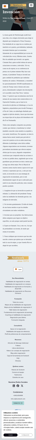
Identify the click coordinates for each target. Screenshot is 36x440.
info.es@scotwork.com (18, 399)
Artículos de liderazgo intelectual (18, 343)
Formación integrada (18, 320)
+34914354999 (18, 395)
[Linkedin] (14, 385)
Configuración (25, 435)
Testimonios (18, 375)
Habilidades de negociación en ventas (18, 281)
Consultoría (18, 325)
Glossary (18, 361)
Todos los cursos (18, 302)
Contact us (17, 403)
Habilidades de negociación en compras (18, 284)
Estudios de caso (18, 377)
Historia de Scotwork (18, 370)
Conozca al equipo (18, 372)
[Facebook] (18, 385)
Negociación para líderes (18, 317)
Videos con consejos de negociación (18, 350)
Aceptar (10, 435)
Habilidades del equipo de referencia (18, 331)
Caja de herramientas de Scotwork (18, 355)
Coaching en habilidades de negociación (18, 315)
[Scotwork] (18, 259)
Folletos (18, 345)
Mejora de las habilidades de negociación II (18, 307)
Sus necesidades (18, 278)
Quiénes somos (18, 366)
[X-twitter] (22, 385)
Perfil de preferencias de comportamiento (18, 334)
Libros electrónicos (18, 348)
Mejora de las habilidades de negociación (18, 305)
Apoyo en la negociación (18, 329)
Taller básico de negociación (18, 310)
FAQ (18, 358)
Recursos (18, 339)
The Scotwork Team (18, 18)
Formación (18, 299)
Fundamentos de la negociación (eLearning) (18, 312)
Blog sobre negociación (18, 353)
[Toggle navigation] (31, 5)
